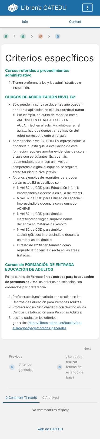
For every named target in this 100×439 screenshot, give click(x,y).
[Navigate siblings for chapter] (32, 36)
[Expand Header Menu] (87, 7)
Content (75, 21)
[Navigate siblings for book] (14, 36)
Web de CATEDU (50, 429)
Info (25, 21)
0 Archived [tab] (50, 397)
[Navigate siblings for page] (49, 36)
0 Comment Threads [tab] (21, 397)
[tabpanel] (50, 409)
